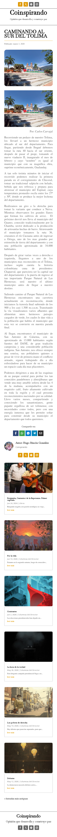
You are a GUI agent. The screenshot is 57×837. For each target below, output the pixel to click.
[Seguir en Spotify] (31, 4)
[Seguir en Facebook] (20, 4)
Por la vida (11, 555)
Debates (10, 778)
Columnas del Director (29, 559)
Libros (21, 503)
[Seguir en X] (26, 4)
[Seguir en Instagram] (37, 4)
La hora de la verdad (16, 667)
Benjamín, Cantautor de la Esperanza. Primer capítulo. (27, 499)
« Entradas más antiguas (16, 798)
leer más (10, 510)
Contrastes (12, 611)
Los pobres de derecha (17, 722)
